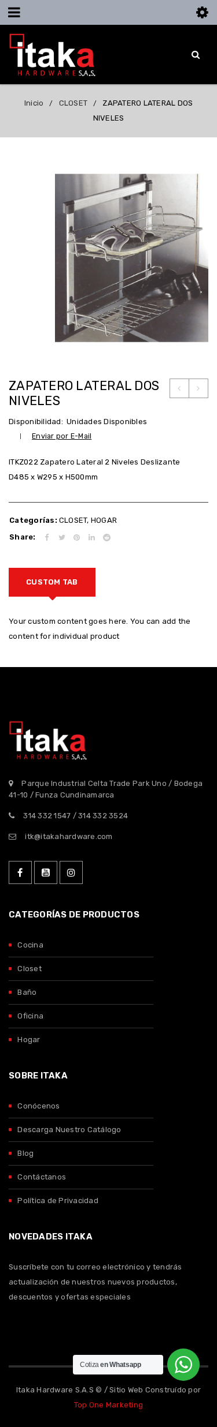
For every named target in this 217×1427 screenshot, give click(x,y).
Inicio (34, 103)
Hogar (28, 1039)
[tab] (52, 582)
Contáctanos (41, 1177)
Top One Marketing (108, 1404)
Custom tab (52, 582)
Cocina (30, 945)
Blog (25, 1153)
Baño (26, 992)
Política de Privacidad (57, 1200)
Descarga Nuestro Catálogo (69, 1129)
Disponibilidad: (36, 421)
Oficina (30, 1016)
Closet (29, 968)
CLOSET (73, 103)
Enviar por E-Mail (61, 436)
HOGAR (104, 520)
